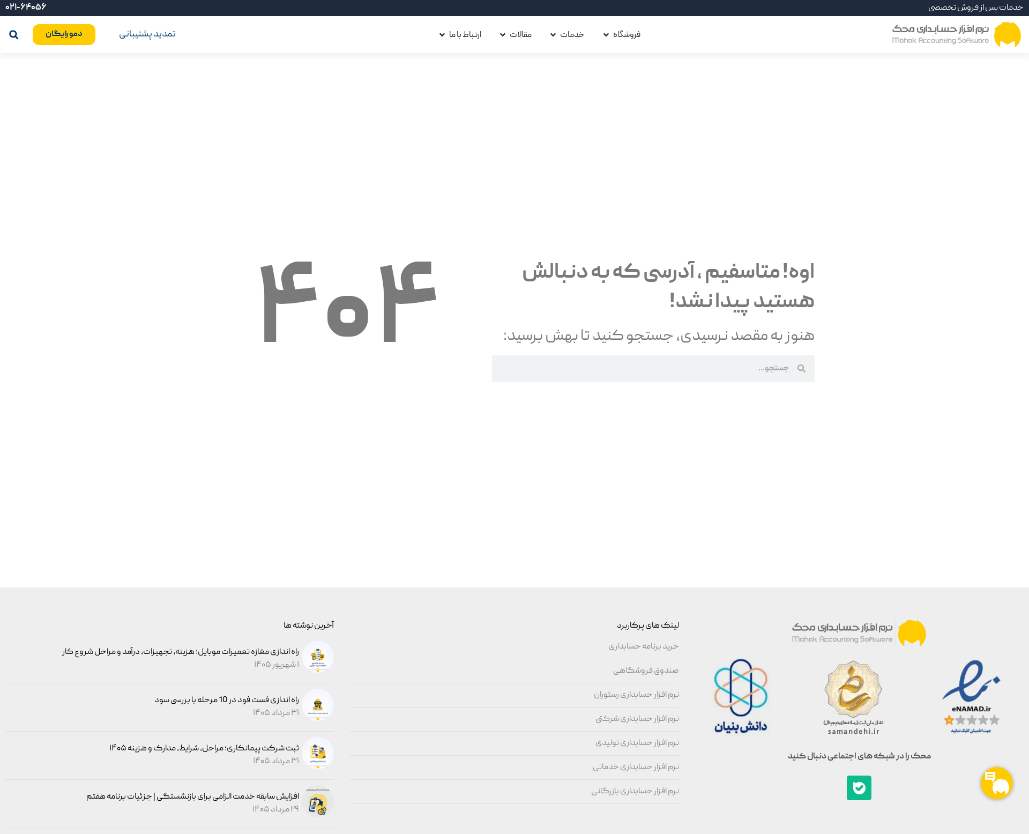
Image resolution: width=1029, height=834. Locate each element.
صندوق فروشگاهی (646, 671)
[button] (13, 34)
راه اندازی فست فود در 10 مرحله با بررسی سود (226, 700)
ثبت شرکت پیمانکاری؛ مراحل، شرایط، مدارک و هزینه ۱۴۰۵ (204, 749)
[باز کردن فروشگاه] (606, 34)
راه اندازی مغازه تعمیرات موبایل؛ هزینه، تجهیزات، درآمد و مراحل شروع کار (180, 652)
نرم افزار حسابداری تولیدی (637, 743)
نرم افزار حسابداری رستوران (636, 695)
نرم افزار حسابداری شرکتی (637, 719)
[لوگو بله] (859, 788)
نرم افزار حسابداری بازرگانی (635, 792)
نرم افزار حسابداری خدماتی (636, 767)
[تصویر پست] (316, 671)
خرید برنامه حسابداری (643, 647)
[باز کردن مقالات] (502, 34)
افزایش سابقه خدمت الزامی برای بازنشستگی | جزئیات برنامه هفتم (192, 797)
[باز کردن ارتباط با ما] (442, 34)
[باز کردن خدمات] (553, 34)
